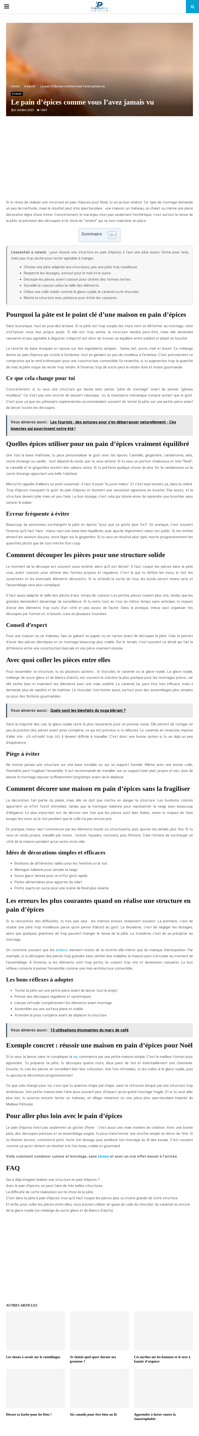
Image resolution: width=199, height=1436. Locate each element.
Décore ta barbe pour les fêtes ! (29, 1414)
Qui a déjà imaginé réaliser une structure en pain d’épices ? (53, 1179)
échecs (62, 950)
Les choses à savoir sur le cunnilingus (33, 1357)
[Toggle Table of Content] (109, 235)
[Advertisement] (99, 161)
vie (75, 1057)
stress (103, 1156)
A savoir (17, 93)
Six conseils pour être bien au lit (93, 1414)
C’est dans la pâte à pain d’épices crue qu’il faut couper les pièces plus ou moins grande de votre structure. (92, 1198)
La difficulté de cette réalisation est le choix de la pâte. (50, 1192)
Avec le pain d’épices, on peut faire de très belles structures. (54, 1186)
